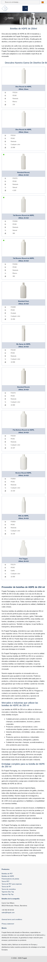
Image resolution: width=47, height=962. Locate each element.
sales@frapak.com (8, 912)
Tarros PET (5, 881)
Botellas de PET (7, 873)
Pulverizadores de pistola (10, 879)
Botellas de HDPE (8, 876)
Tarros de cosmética (9, 889)
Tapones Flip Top (7, 894)
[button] (44, 2)
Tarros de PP (6, 886)
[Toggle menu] (43, 8)
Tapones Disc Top (8, 892)
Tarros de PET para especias (12, 884)
